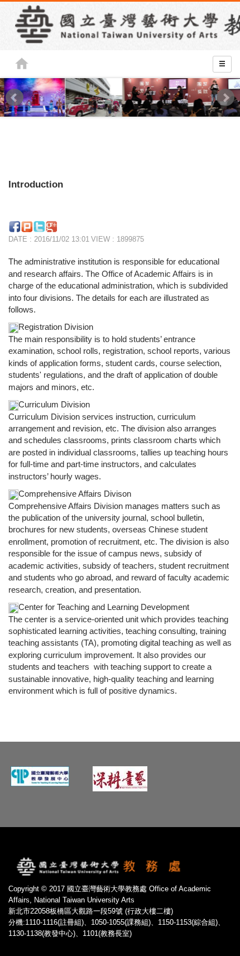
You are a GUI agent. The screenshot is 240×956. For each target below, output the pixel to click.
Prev (14, 98)
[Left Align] (222, 64)
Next (225, 98)
